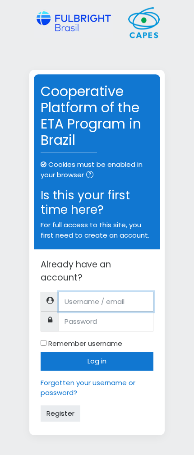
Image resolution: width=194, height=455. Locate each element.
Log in (97, 361)
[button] (91, 175)
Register (60, 413)
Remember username (85, 343)
